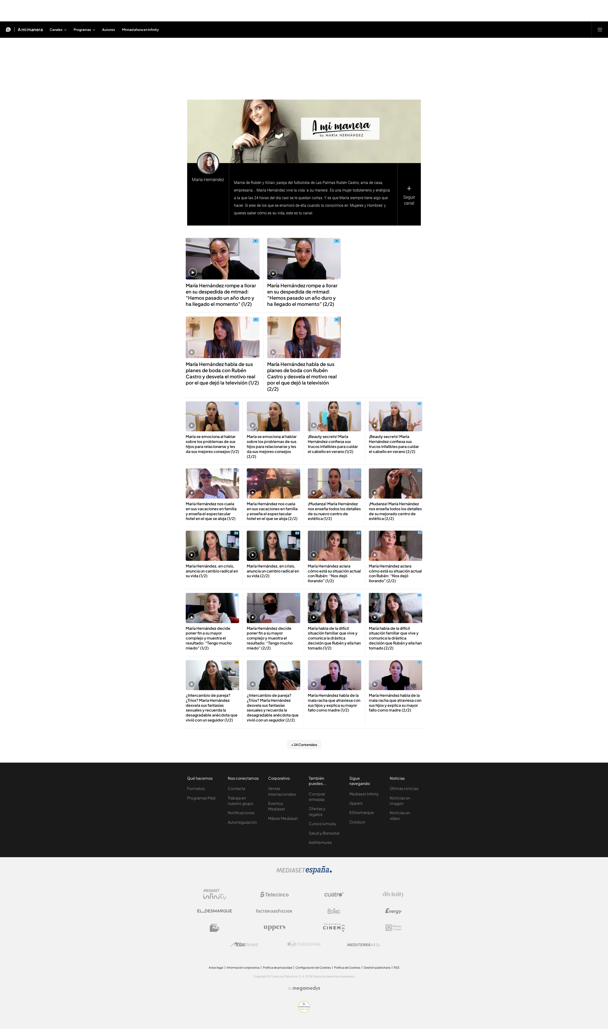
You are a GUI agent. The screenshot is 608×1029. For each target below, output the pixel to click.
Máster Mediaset (283, 818)
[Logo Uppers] (274, 928)
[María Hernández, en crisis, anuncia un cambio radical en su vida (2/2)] (273, 546)
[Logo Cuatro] (333, 894)
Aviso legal (216, 967)
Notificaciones (241, 812)
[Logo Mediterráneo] (363, 944)
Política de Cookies (347, 967)
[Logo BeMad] (215, 928)
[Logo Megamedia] (306, 988)
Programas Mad (201, 797)
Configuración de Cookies (313, 967)
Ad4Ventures (320, 842)
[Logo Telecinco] (274, 894)
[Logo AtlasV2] (244, 944)
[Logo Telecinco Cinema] (334, 927)
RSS (396, 967)
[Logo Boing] (334, 911)
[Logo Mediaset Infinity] (214, 894)
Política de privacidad (277, 967)
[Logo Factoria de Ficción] (274, 911)
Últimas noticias (404, 788)
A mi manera (30, 29)
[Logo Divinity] (393, 894)
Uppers (356, 803)
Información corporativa (243, 967)
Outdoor (357, 821)
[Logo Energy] (393, 911)
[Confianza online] (304, 1011)
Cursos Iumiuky (322, 823)
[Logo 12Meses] (393, 927)
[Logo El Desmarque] (214, 911)
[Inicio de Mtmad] (8, 29)
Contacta (236, 788)
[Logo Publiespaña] (304, 944)
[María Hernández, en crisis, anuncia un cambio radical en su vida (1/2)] (212, 546)
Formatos (196, 788)
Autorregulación (242, 822)
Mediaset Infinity (364, 793)
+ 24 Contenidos (304, 744)
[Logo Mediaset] (304, 872)
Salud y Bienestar (324, 833)
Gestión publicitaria (377, 967)
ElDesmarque (361, 812)
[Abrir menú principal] (600, 29)
